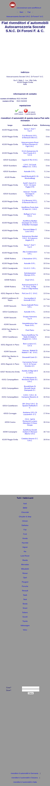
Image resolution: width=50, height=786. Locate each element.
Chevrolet (25, 512)
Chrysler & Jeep (25, 517)
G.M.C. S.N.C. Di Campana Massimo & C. (30, 397)
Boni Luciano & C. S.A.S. (30, 345)
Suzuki (25, 617)
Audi (25, 503)
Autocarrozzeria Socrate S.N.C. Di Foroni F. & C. (25, 16)
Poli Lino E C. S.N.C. (30, 293)
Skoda (25, 604)
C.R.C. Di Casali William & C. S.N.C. (30, 166)
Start (21, 12)
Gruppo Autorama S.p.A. (30, 318)
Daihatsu (25, 525)
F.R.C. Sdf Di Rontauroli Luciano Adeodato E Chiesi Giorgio (30, 422)
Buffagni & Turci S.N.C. (30, 215)
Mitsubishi (25, 569)
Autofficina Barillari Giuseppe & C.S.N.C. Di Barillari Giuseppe (30, 223)
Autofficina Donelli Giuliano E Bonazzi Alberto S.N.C (30, 432)
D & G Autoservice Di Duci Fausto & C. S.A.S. (30, 153)
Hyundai (25, 543)
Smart (25, 608)
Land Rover (25, 556)
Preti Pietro (30, 330)
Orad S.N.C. (30, 280)
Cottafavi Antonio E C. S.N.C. (29, 439)
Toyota (25, 621)
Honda (25, 538)
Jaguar (25, 547)
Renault (25, 591)
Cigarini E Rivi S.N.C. (30, 160)
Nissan (25, 573)
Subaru (25, 612)
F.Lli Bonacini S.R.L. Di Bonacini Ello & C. (30, 137)
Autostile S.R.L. (30, 171)
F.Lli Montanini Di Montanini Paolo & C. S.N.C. (30, 379)
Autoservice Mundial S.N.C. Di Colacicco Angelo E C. (30, 238)
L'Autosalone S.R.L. (30, 258)
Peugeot (25, 582)
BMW (25, 508)
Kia (25, 551)
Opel (25, 578)
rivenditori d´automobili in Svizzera (24, 778)
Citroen (25, 521)
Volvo (25, 630)
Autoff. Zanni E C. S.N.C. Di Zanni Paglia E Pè (30, 185)
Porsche (25, 586)
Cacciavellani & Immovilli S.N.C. (30, 299)
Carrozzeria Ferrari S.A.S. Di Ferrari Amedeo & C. (30, 364)
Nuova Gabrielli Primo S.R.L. (29, 306)
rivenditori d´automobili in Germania (24, 773)
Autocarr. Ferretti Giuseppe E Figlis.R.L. (29, 194)
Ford (25, 534)
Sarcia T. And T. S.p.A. (30, 130)
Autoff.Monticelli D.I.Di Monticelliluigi (29, 177)
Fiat (29, 12)
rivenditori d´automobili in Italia (25, 782)
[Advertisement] (25, 52)
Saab (25, 595)
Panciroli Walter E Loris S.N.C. (30, 230)
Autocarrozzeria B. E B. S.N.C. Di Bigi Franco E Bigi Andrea (30, 287)
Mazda (25, 560)
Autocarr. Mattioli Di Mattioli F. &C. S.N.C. (30, 351)
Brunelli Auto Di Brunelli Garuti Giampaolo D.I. (30, 388)
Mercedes (25, 564)
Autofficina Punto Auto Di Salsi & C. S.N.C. (29, 208)
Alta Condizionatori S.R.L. (30, 253)
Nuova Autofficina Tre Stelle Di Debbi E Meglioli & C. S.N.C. (30, 337)
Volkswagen (25, 625)
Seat (25, 599)
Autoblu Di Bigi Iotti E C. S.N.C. (30, 372)
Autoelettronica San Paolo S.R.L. (29, 324)
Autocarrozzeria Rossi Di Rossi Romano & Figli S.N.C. (29, 144)
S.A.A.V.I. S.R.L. (30, 268)
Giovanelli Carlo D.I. (30, 357)
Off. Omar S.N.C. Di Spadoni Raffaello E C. (30, 406)
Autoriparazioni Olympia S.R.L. (30, 274)
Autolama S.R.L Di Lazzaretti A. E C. (30, 413)
